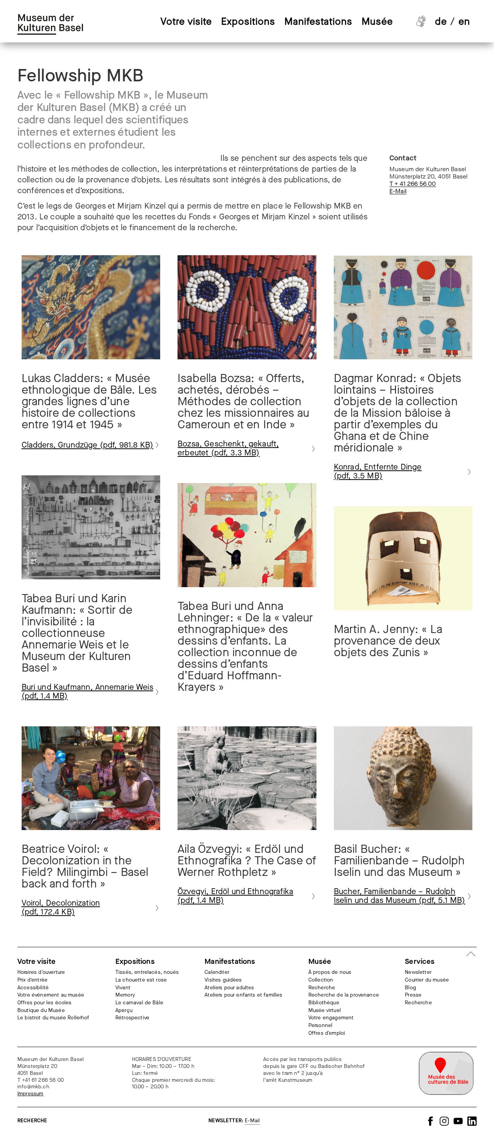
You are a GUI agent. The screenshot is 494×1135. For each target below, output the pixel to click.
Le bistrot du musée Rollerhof (53, 1018)
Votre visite (186, 21)
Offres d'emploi (326, 1033)
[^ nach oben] (470, 954)
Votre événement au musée (50, 995)
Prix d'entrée (32, 980)
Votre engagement (331, 1018)
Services (420, 961)
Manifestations (318, 21)
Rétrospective (132, 1018)
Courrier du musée (427, 980)
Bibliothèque (323, 1003)
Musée (377, 21)
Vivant (122, 988)
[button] (215, 20)
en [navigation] (464, 21)
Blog (410, 988)
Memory (125, 995)
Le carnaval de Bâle (139, 1003)
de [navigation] (441, 21)
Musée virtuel (324, 1010)
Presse (413, 995)
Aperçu (123, 1010)
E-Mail (397, 191)
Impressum (30, 1094)
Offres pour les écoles (44, 1003)
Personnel (320, 1025)
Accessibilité (33, 988)
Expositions (248, 21)
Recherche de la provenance (343, 995)
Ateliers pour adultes (229, 988)
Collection (320, 980)
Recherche (321, 988)
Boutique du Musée (41, 1010)
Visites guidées (223, 980)
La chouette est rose (141, 980)
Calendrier (217, 972)
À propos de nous (330, 972)
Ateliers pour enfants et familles (243, 995)
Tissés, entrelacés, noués (147, 972)
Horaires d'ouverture (41, 972)
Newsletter (418, 972)
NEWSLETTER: (234, 1121)
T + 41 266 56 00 (412, 183)
